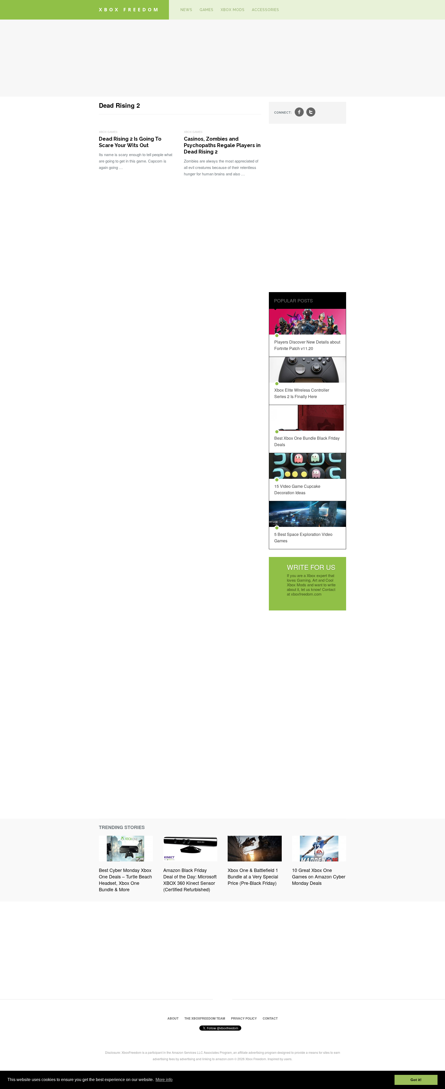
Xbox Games (108, 132)
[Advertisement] (222, 58)
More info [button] (164, 1079)
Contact (270, 1018)
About (172, 1018)
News (186, 10)
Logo (169, 10)
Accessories (265, 10)
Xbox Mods (233, 10)
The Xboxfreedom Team (204, 1018)
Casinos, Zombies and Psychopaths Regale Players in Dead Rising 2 (222, 145)
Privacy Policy (244, 1018)
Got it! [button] (416, 1080)
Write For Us (311, 567)
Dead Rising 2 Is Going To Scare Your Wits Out (130, 142)
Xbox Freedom (129, 9)
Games (206, 10)
